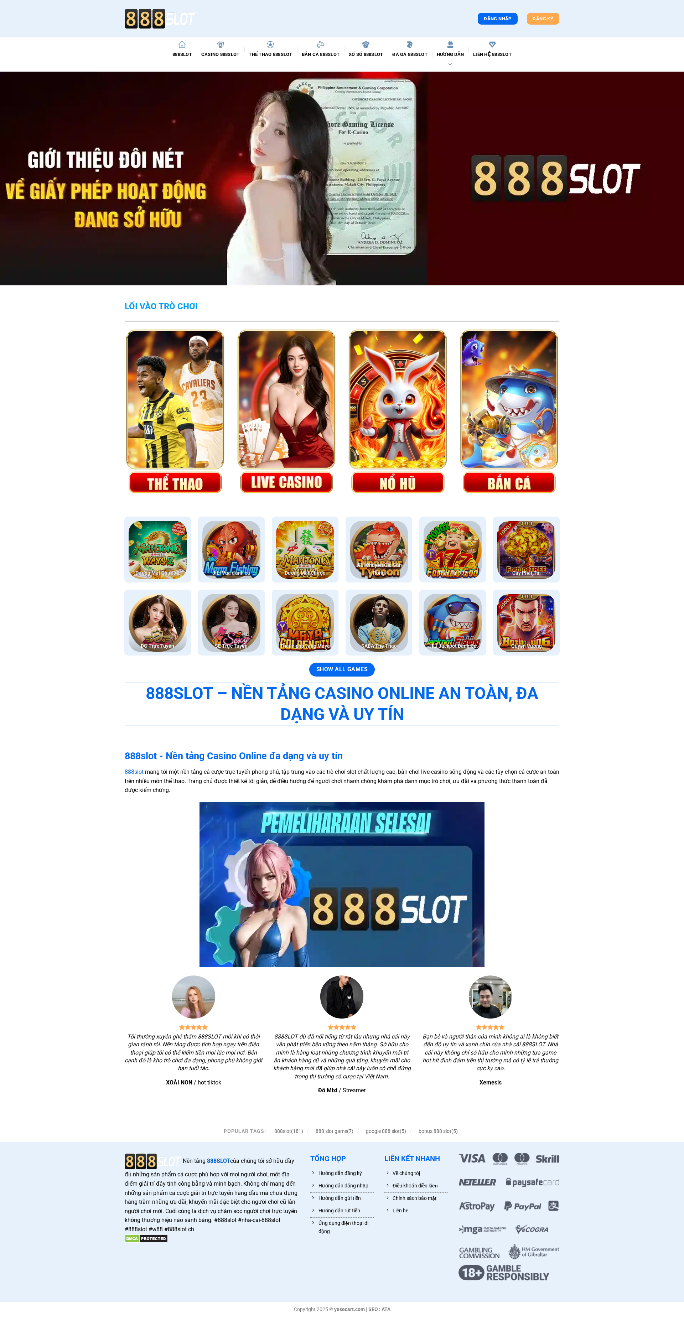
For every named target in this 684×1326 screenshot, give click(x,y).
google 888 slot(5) (386, 1131)
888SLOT (182, 54)
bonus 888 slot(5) (438, 1131)
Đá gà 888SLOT (409, 54)
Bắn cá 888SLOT (321, 54)
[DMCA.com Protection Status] (146, 1238)
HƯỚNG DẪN (450, 54)
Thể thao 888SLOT (270, 54)
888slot (134, 771)
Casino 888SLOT (220, 54)
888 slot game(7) (334, 1131)
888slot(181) (288, 1131)
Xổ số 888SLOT (366, 54)
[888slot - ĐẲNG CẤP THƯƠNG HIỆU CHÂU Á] (160, 19)
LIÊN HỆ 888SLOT (492, 54)
